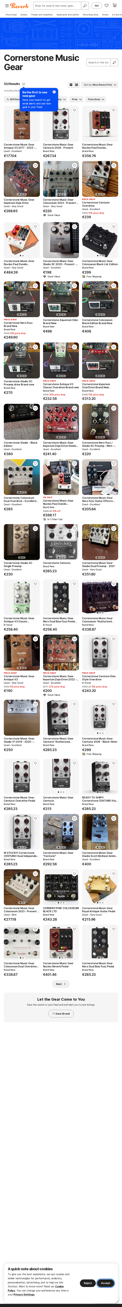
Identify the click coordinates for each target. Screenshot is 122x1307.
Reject (88, 1283)
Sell (97, 5)
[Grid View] (71, 84)
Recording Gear (90, 14)
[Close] (54, 92)
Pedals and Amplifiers (42, 14)
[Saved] (106, 5)
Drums (105, 14)
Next (59, 984)
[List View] (76, 84)
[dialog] (61, 1283)
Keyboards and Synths (68, 14)
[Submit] (114, 62)
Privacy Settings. (24, 1294)
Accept (105, 1283)
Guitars (23, 14)
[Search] (85, 6)
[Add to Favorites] (23, 84)
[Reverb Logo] (19, 5)
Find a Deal (11, 14)
